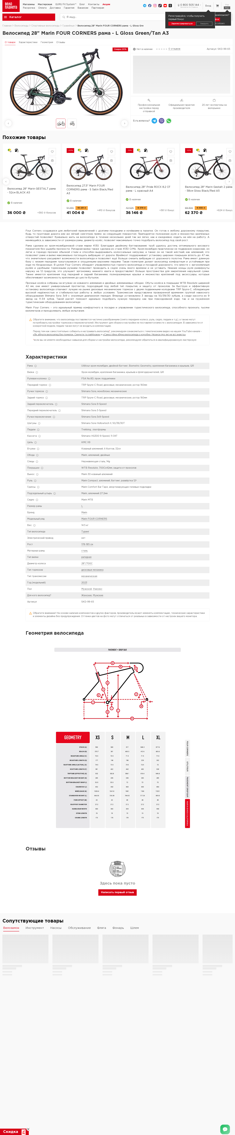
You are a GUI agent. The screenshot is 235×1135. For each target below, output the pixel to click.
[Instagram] (155, 6)
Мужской (86, 589)
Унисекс (97, 589)
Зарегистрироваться (181, 24)
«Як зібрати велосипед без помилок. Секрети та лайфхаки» (66, 335)
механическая (89, 576)
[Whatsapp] (169, 121)
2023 (84, 583)
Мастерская (45, 4)
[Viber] (161, 121)
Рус (227, 8)
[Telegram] (144, 6)
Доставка (55, 8)
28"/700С (87, 564)
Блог (82, 4)
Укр (227, 5)
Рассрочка (29, 8)
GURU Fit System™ (65, 4)
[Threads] (170, 6)
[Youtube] (165, 6)
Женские (86, 595)
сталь (84, 551)
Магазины (29, 4)
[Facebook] (149, 6)
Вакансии (83, 8)
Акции (106, 4)
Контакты (93, 4)
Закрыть (204, 24)
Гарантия (69, 8)
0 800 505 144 (189, 5)
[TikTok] (160, 6)
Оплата (42, 8)
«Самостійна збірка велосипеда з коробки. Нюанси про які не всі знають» (144, 335)
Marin (84, 513)
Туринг (85, 532)
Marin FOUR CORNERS (94, 519)
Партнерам (97, 8)
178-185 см (87, 544)
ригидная (86, 557)
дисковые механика (92, 570)
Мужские (98, 595)
